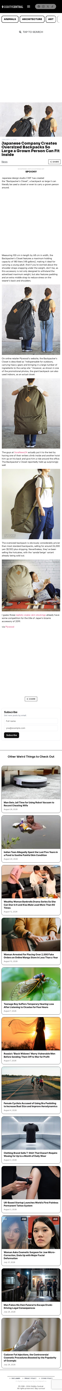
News (5, 161)
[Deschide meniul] (28, 6)
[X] (48, 6)
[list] (31, 19)
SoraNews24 (20, 452)
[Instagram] (43, 6)
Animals (10, 19)
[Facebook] (39, 6)
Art (51, 19)
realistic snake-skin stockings (31, 615)
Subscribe (11, 735)
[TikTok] (52, 6)
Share (56, 162)
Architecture (32, 19)
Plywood (9, 626)
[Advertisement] (31, 69)
